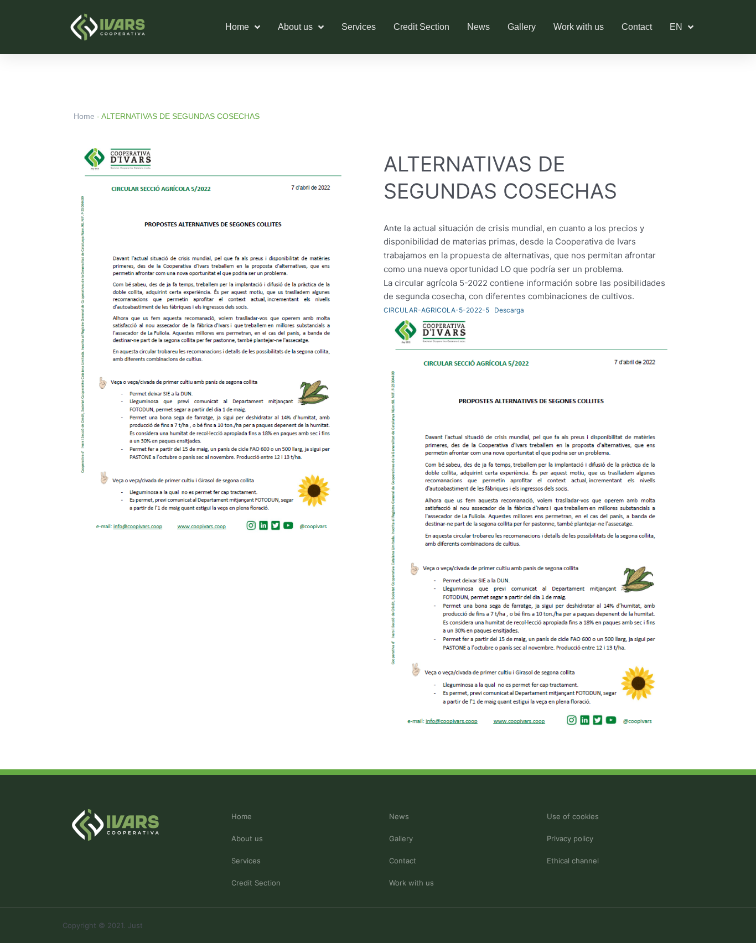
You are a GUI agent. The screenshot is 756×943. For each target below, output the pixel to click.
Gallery (522, 27)
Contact (637, 27)
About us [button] (295, 27)
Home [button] (237, 27)
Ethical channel (573, 860)
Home (84, 116)
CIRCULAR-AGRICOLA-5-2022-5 (436, 310)
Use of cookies (573, 816)
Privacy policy (570, 838)
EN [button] (676, 27)
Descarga (509, 310)
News (478, 27)
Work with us (578, 27)
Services (358, 27)
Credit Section (421, 27)
